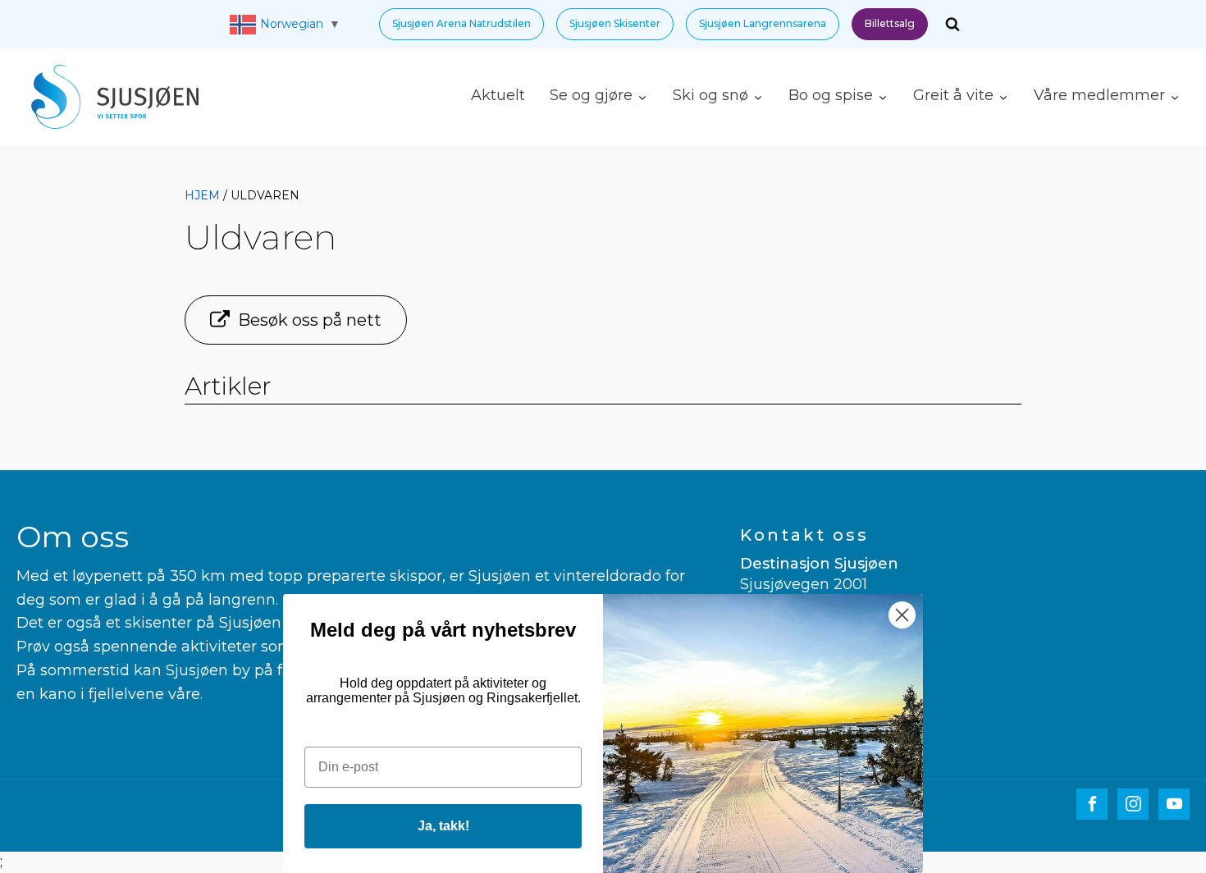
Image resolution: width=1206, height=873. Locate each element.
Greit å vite (953, 95)
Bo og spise (830, 95)
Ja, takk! (443, 826)
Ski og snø (710, 95)
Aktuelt (498, 95)
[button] (461, 24)
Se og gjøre (591, 95)
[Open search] (952, 24)
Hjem (202, 195)
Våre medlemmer (1099, 95)
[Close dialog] (902, 615)
